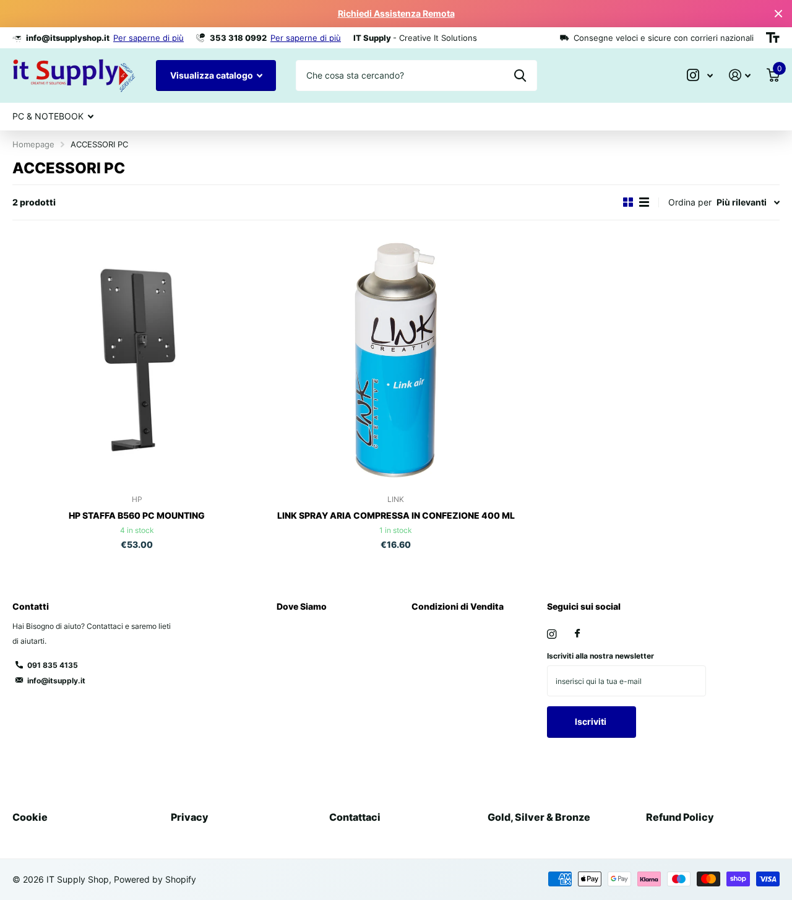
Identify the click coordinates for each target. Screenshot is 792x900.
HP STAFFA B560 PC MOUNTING (137, 515)
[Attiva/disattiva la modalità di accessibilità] (773, 38)
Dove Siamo (302, 606)
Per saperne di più (148, 38)
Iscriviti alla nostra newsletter (600, 655)
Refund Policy (680, 817)
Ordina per (690, 202)
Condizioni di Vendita (457, 606)
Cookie (30, 817)
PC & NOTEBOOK (48, 116)
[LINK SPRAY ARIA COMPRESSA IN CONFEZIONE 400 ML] (396, 360)
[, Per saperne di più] (699, 75)
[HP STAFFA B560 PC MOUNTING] (137, 360)
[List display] (644, 202)
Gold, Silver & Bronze (539, 817)
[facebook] (577, 634)
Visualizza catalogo (212, 75)
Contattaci (355, 817)
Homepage (33, 144)
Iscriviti (591, 721)
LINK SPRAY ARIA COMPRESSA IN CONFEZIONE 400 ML (396, 515)
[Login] (739, 75)
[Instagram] (551, 634)
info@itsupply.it (56, 680)
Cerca (520, 75)
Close (778, 13)
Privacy (190, 817)
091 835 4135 (52, 665)
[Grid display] (628, 202)
